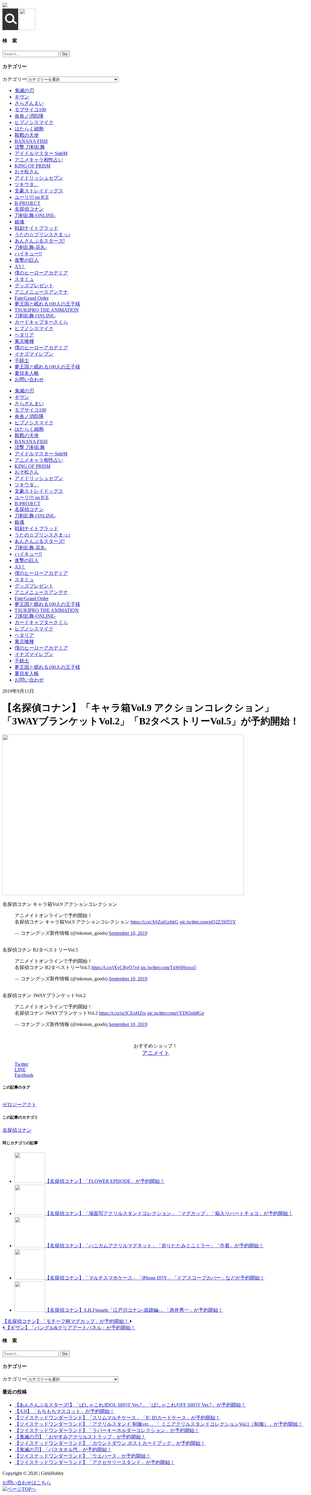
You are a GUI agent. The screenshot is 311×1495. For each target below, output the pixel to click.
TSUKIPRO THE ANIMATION (47, 309)
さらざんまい (29, 103)
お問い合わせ (29, 379)
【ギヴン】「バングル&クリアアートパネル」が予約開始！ (69, 1327)
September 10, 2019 (128, 933)
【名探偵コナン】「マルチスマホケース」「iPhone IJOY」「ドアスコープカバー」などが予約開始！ (155, 1277)
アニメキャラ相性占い (39, 159)
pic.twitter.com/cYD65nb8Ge (175, 1013)
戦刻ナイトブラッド (36, 228)
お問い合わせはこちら (26, 1482)
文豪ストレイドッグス (39, 190)
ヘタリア (24, 334)
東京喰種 (24, 341)
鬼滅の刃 (24, 90)
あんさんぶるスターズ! (40, 240)
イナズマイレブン (34, 354)
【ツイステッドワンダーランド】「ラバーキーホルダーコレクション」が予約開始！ (107, 1430)
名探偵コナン (29, 209)
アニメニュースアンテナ (41, 292)
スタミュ (24, 279)
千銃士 (22, 360)
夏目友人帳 (27, 373)
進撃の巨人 (27, 260)
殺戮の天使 (27, 135)
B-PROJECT (27, 203)
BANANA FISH (31, 141)
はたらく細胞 (29, 128)
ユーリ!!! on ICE (32, 197)
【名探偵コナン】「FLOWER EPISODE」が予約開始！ (105, 1181)
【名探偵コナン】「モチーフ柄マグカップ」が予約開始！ (66, 1321)
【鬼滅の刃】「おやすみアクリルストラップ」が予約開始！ (80, 1436)
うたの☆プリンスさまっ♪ (42, 234)
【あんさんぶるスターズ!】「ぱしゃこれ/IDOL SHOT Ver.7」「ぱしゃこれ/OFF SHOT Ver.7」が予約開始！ (130, 1404)
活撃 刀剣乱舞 (30, 147)
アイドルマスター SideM (41, 153)
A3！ (20, 266)
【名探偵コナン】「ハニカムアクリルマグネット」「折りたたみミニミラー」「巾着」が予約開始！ (154, 1245)
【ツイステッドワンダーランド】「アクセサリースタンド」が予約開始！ (95, 1462)
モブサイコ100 (30, 109)
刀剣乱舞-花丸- (31, 247)
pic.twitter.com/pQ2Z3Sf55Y (208, 921)
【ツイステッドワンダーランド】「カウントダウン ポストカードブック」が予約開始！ (110, 1443)
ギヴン (22, 96)
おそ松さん (27, 171)
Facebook (24, 1075)
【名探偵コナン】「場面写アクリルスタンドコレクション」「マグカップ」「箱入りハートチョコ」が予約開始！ (169, 1213)
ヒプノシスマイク (34, 122)
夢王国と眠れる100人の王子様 (47, 303)
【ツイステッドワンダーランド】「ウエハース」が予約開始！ (83, 1456)
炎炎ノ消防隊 (29, 116)
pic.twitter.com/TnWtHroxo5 (168, 967)
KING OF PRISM (32, 165)
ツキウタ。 (27, 184)
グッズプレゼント (34, 285)
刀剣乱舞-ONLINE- (35, 215)
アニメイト (155, 1053)
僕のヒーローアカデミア (41, 272)
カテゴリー (14, 79)
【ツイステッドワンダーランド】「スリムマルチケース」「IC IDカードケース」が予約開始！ (117, 1417)
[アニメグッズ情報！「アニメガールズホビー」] (4, 5)
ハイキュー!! (28, 253)
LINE (20, 1069)
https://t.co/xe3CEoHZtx (122, 1013)
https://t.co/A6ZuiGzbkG (155, 921)
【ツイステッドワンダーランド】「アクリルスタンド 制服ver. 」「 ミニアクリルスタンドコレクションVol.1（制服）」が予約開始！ (159, 1424)
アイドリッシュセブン (39, 178)
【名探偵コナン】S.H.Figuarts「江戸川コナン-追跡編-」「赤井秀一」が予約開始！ (134, 1310)
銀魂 (19, 221)
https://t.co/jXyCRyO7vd (115, 967)
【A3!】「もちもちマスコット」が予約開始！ (64, 1411)
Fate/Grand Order (32, 298)
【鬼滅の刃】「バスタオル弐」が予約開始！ (63, 1449)
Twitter (21, 1064)
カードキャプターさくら (41, 322)
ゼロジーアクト (19, 1104)
